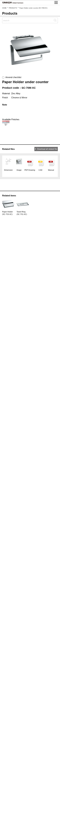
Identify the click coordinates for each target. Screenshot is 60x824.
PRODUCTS (13, 8)
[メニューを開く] (56, 2)
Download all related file (47, 149)
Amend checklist (12, 77)
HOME (4, 8)
